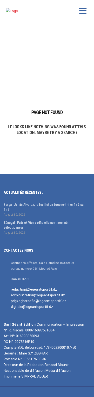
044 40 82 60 (20, 279)
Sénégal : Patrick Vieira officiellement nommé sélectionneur (35, 225)
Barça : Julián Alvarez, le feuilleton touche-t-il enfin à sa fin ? (44, 207)
